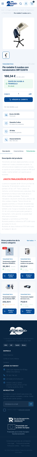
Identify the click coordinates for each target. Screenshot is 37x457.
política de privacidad (24, 409)
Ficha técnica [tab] (30, 151)
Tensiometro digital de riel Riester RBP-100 (9, 298)
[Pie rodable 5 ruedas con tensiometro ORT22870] (5, 55)
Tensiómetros (7, 64)
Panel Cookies (25, 445)
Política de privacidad (22, 443)
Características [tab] (18, 151)
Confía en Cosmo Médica (11, 358)
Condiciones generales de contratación (18, 441)
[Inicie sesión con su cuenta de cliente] (26, 3)
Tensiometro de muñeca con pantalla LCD (27, 262)
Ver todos (30, 240)
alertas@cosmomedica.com (14, 379)
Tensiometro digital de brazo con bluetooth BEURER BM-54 (26, 298)
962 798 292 (13, 375)
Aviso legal (11, 443)
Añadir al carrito (20, 100)
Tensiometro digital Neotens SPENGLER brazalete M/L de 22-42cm (10, 262)
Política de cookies (13, 445)
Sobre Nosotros (8, 355)
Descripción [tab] (6, 151)
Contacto (6, 362)
